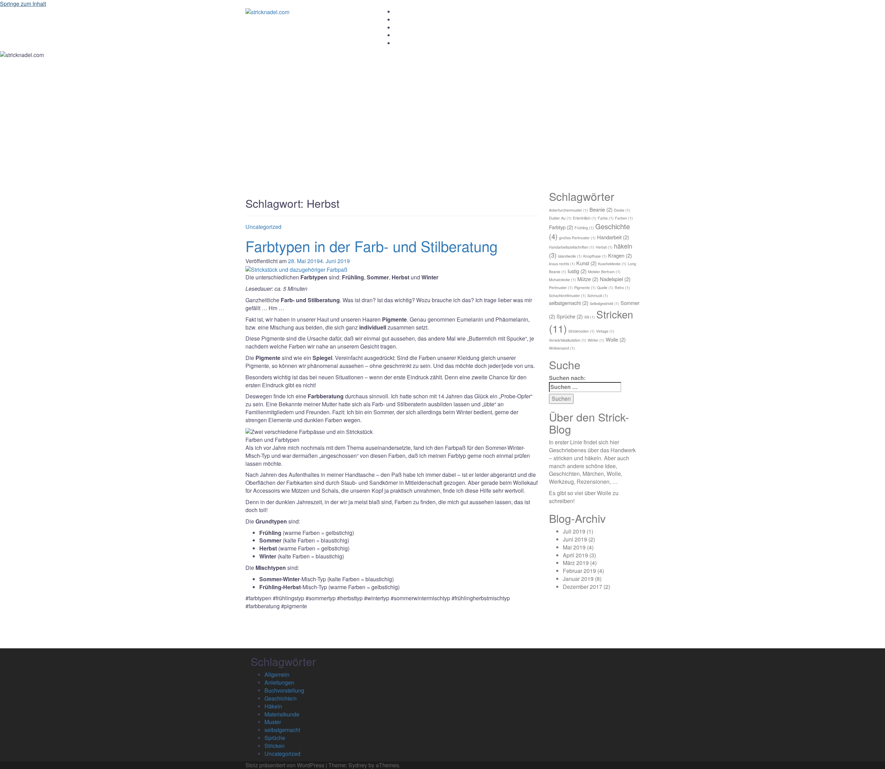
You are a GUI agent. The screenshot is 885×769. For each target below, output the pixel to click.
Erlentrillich (584, 218)
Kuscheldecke (612, 263)
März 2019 (576, 563)
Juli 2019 (574, 531)
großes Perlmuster (577, 237)
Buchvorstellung (284, 690)
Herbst (604, 247)
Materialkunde (281, 714)
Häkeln (273, 706)
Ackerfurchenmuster (568, 210)
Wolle (616, 339)
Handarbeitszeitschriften (571, 247)
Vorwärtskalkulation (567, 340)
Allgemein (276, 674)
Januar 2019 (578, 579)
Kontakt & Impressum (417, 43)
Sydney (357, 765)
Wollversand (562, 348)
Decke (622, 210)
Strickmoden (581, 331)
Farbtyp (561, 227)
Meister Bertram (604, 271)
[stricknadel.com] (267, 12)
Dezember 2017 (582, 587)
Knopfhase (595, 256)
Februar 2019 (579, 571)
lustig (577, 271)
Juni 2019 (575, 539)
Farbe (606, 218)
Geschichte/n (280, 698)
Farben (624, 218)
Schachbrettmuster (567, 295)
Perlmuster (561, 287)
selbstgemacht (568, 302)
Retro (622, 287)
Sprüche (570, 316)
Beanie (601, 209)
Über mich (405, 19)
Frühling (584, 227)
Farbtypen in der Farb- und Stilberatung (371, 245)
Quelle (605, 287)
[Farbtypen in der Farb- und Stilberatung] (296, 269)
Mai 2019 (574, 547)
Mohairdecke (562, 279)
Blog (399, 35)
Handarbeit (613, 237)
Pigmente (585, 287)
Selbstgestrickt (604, 303)
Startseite (404, 11)
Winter (596, 340)
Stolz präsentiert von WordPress (284, 765)
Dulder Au (560, 218)
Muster (272, 722)
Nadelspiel (615, 278)
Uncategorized (263, 227)
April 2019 (575, 555)
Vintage (605, 331)
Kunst (586, 263)
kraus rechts (562, 263)
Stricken (274, 746)
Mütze (587, 278)
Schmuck (597, 295)
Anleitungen (407, 27)
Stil (589, 316)
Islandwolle (570, 256)
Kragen (620, 255)
